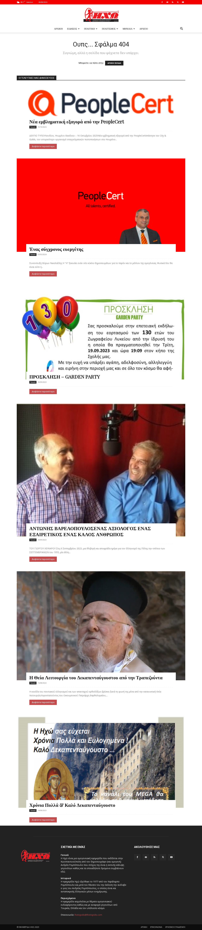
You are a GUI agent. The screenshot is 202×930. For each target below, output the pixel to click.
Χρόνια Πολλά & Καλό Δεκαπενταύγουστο (72, 805)
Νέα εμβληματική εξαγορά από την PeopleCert (76, 121)
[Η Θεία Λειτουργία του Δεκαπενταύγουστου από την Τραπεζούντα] (101, 625)
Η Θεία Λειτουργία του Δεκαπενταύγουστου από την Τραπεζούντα (96, 677)
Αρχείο (144, 28)
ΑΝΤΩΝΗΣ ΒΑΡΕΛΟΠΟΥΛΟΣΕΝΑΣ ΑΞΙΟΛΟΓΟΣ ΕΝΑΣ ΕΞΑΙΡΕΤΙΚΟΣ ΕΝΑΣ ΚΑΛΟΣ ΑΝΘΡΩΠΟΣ (90, 531)
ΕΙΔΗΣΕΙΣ (72, 28)
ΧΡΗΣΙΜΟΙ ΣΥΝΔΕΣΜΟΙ (175, 927)
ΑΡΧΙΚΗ (144, 927)
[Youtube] (183, 2)
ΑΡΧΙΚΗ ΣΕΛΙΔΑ (114, 63)
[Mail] (167, 2)
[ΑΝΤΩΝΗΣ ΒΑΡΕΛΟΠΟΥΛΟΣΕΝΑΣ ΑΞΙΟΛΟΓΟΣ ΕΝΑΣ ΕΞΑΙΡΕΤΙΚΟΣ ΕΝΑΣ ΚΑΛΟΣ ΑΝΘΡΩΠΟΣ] (101, 470)
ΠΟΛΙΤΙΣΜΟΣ (109, 28)
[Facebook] (162, 2)
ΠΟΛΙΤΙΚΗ (89, 28)
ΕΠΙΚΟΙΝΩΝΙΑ (156, 927)
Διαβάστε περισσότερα (43, 146)
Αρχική (58, 28)
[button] (181, 29)
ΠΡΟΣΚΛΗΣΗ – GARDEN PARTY (64, 376)
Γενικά (33, 127)
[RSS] (172, 2)
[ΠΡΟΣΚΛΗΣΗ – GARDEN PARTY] (101, 332)
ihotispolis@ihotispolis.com (88, 914)
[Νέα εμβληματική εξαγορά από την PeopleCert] (101, 104)
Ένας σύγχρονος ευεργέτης (56, 249)
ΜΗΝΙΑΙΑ (127, 28)
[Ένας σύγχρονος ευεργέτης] (101, 205)
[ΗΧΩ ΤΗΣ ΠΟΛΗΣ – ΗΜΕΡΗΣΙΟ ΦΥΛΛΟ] (101, 15)
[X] (177, 2)
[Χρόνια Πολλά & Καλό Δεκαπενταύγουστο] (101, 761)
